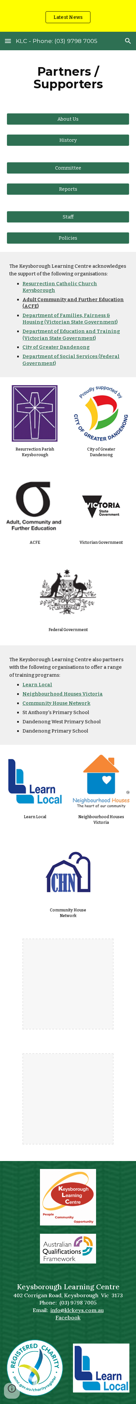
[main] (68, 77)
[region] (68, 16)
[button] (8, 41)
